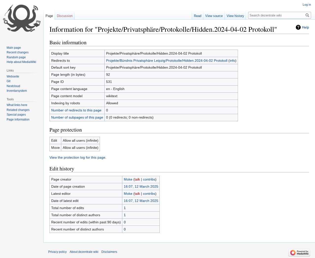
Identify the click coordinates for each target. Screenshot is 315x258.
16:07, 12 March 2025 (141, 186)
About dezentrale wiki (84, 252)
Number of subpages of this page (77, 117)
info (232, 60)
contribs (149, 179)
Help (305, 27)
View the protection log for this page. (77, 157)
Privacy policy (57, 252)
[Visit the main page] (21, 19)
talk (137, 179)
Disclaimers (109, 252)
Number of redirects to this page (76, 110)
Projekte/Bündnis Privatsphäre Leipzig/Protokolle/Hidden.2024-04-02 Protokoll (166, 60)
